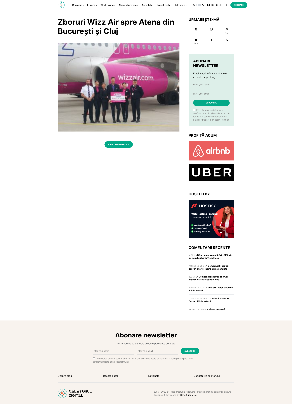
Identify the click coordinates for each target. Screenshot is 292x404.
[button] (198, 5)
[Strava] (211, 41)
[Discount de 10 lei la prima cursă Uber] (211, 172)
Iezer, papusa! (217, 309)
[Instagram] (213, 5)
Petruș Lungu (196, 266)
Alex (191, 255)
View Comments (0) (118, 144)
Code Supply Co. (188, 395)
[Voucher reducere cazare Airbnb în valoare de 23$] (211, 150)
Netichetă (153, 375)
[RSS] (227, 41)
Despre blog (65, 375)
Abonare (239, 5)
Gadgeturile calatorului (207, 375)
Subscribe (211, 103)
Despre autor (110, 375)
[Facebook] (208, 5)
